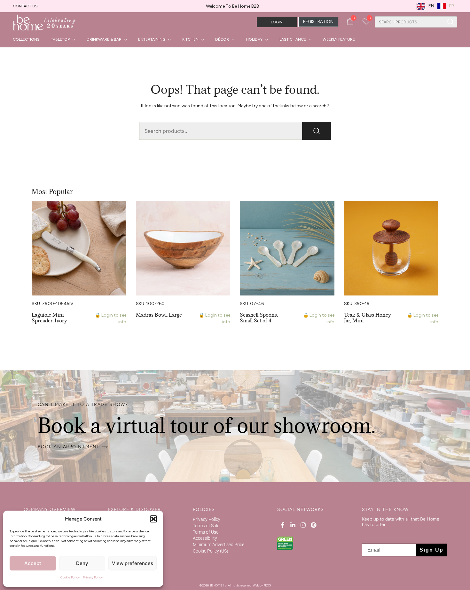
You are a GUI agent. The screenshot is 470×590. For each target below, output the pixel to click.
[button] (153, 519)
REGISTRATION (318, 21)
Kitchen (190, 39)
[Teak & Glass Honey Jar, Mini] (391, 248)
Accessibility (205, 538)
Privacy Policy (93, 577)
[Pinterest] (313, 525)
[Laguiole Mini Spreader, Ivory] (79, 248)
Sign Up (431, 550)
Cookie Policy (70, 577)
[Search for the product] (450, 22)
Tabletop (60, 39)
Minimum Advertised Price (218, 544)
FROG (267, 585)
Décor (222, 39)
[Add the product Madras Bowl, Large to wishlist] (224, 211)
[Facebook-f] (282, 525)
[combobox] (409, 22)
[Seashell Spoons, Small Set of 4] (287, 248)
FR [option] (451, 6)
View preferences (132, 563)
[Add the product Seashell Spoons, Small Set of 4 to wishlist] (328, 211)
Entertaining (151, 39)
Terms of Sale (206, 525)
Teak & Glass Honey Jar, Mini (367, 317)
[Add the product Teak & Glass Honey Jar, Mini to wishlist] (432, 211)
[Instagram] (303, 525)
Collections (26, 39)
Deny (82, 563)
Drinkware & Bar (104, 39)
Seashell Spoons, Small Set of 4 (259, 317)
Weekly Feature (339, 39)
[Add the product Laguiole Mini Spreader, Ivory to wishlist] (120, 211)
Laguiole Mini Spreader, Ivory (49, 317)
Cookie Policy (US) (210, 551)
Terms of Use (205, 532)
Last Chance (292, 39)
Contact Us (25, 6)
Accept (32, 563)
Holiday (254, 39)
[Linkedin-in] (293, 525)
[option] (445, 6)
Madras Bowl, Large (159, 314)
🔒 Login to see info (110, 318)
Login (277, 22)
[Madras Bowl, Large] (183, 248)
